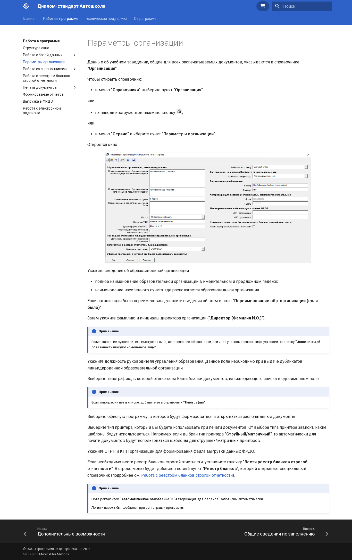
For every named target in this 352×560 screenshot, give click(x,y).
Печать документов (40, 87)
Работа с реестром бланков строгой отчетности (46, 78)
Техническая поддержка (106, 19)
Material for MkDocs (54, 554)
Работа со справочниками (45, 69)
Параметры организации (44, 62)
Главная (30, 19)
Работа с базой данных (42, 55)
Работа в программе (60, 19)
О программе (145, 19)
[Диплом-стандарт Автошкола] (26, 6)
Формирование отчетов (43, 94)
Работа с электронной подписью (42, 110)
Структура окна (36, 48)
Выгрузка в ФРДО (38, 101)
